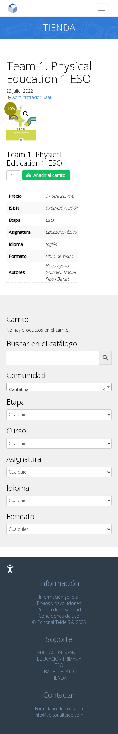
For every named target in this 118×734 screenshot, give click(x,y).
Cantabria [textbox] (57, 389)
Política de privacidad (59, 609)
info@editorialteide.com (59, 715)
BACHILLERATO (59, 672)
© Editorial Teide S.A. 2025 (59, 622)
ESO (59, 665)
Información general (59, 597)
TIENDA (59, 678)
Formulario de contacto (59, 709)
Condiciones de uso (59, 616)
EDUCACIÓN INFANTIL (59, 653)
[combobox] (59, 387)
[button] (25, 114)
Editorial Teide (15, 8)
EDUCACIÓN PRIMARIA (59, 659)
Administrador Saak (32, 97)
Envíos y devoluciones (59, 603)
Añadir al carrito (49, 175)
